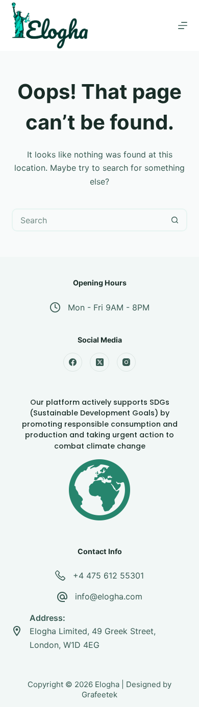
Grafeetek (99, 694)
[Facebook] (73, 362)
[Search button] (174, 219)
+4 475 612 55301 (108, 575)
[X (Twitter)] (99, 362)
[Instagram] (126, 362)
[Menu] (182, 25)
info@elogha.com (108, 596)
